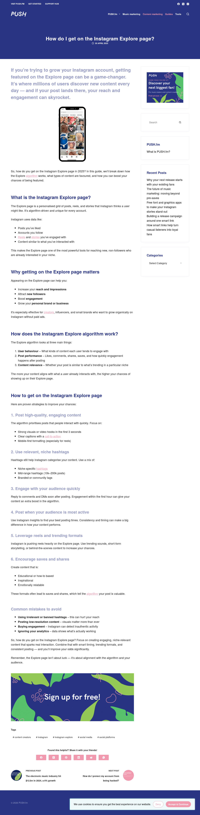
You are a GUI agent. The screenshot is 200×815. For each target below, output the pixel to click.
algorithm (32, 176)
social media (85, 737)
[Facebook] (178, 4)
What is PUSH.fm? (158, 151)
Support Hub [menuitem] (52, 3)
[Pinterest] (66, 757)
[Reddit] (91, 757)
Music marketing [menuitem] (131, 14)
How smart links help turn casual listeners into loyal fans (162, 229)
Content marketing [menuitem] (153, 14)
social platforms (106, 737)
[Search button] (180, 122)
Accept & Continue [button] (178, 804)
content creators (22, 737)
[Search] (188, 14)
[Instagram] (188, 4)
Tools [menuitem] (178, 14)
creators (49, 312)
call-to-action (53, 436)
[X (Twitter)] (183, 4)
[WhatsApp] (104, 757)
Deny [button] (158, 804)
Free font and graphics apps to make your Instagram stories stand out (164, 206)
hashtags (42, 468)
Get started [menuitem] (34, 3)
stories (35, 237)
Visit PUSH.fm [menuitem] (17, 3)
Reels (21, 237)
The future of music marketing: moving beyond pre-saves (163, 193)
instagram (42, 737)
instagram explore (63, 737)
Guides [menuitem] (169, 14)
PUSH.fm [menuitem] (112, 14)
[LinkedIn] (79, 757)
